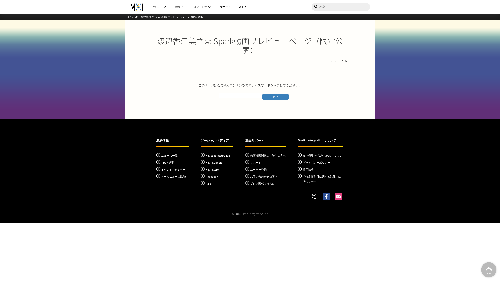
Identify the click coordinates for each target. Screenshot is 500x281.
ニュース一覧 (169, 155)
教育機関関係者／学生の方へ (268, 155)
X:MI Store (212, 169)
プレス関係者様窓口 (262, 183)
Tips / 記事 (167, 162)
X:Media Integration (218, 155)
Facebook (212, 176)
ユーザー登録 (258, 169)
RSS (208, 183)
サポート (225, 6)
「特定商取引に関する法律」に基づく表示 (322, 179)
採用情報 (308, 169)
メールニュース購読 (173, 176)
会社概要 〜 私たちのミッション (323, 155)
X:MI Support (214, 162)
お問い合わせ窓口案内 (264, 176)
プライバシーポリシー (316, 162)
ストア (243, 6)
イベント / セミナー (173, 169)
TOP (128, 17)
